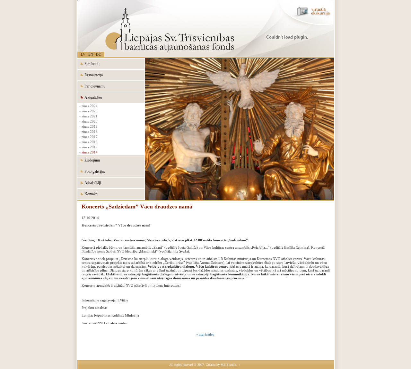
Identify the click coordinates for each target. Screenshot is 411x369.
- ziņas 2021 (87, 116)
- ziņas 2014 (87, 152)
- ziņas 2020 (87, 121)
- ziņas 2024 (87, 106)
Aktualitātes (92, 97)
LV (83, 54)
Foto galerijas (94, 171)
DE (98, 54)
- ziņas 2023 (87, 111)
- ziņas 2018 (87, 132)
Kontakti (90, 194)
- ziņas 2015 (87, 147)
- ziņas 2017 (87, 137)
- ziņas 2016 (87, 142)
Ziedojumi (91, 160)
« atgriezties (205, 334)
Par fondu (91, 63)
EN (90, 54)
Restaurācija (93, 75)
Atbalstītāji (92, 182)
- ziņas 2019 (87, 126)
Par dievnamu (94, 86)
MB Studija (228, 364)
